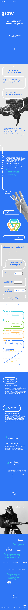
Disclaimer (25, 607)
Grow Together (16, 607)
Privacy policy (21, 607)
